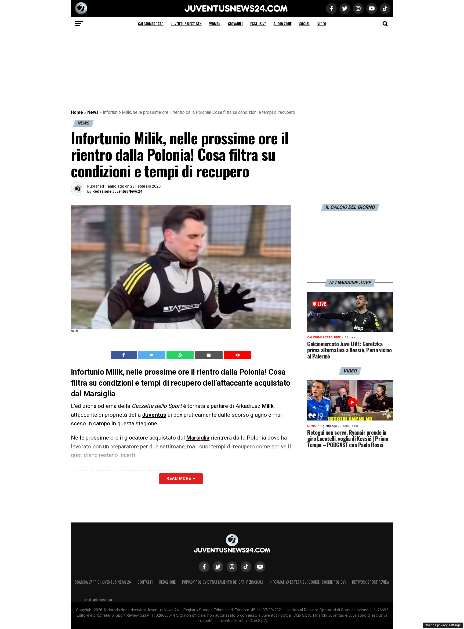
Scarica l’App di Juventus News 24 (103, 582)
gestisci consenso (98, 599)
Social (304, 23)
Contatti (145, 582)
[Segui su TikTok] (246, 566)
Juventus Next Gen (186, 23)
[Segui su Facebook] (204, 566)
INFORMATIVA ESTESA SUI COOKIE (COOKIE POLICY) (307, 582)
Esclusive (258, 23)
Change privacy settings (443, 625)
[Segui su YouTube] (260, 566)
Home (77, 112)
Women (214, 23)
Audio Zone (283, 23)
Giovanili (235, 23)
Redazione (167, 582)
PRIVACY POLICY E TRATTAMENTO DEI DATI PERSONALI (222, 582)
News (93, 112)
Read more (178, 478)
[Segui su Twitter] (218, 566)
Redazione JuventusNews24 (117, 191)
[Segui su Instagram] (232, 566)
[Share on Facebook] (124, 355)
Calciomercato (151, 23)
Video (321, 23)
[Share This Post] (180, 355)
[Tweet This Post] (152, 355)
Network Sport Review (370, 582)
